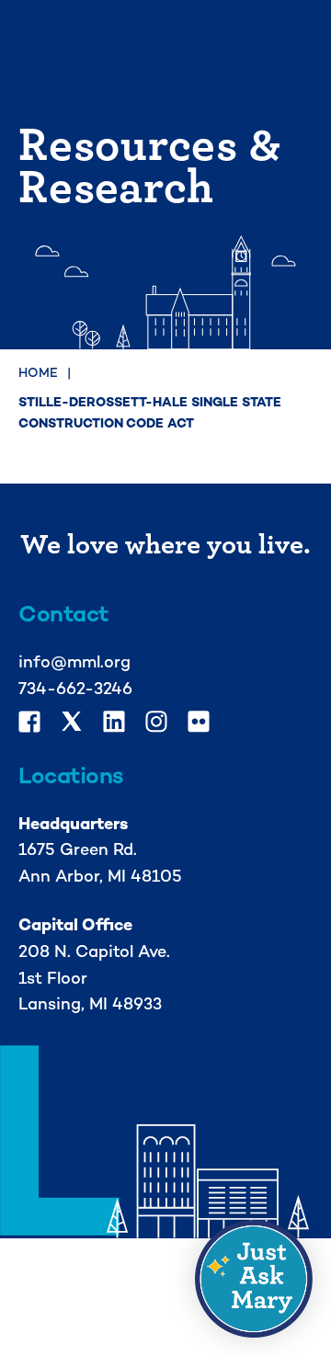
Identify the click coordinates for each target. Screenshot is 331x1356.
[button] (254, 1279)
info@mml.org (74, 661)
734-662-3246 (75, 688)
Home (38, 372)
